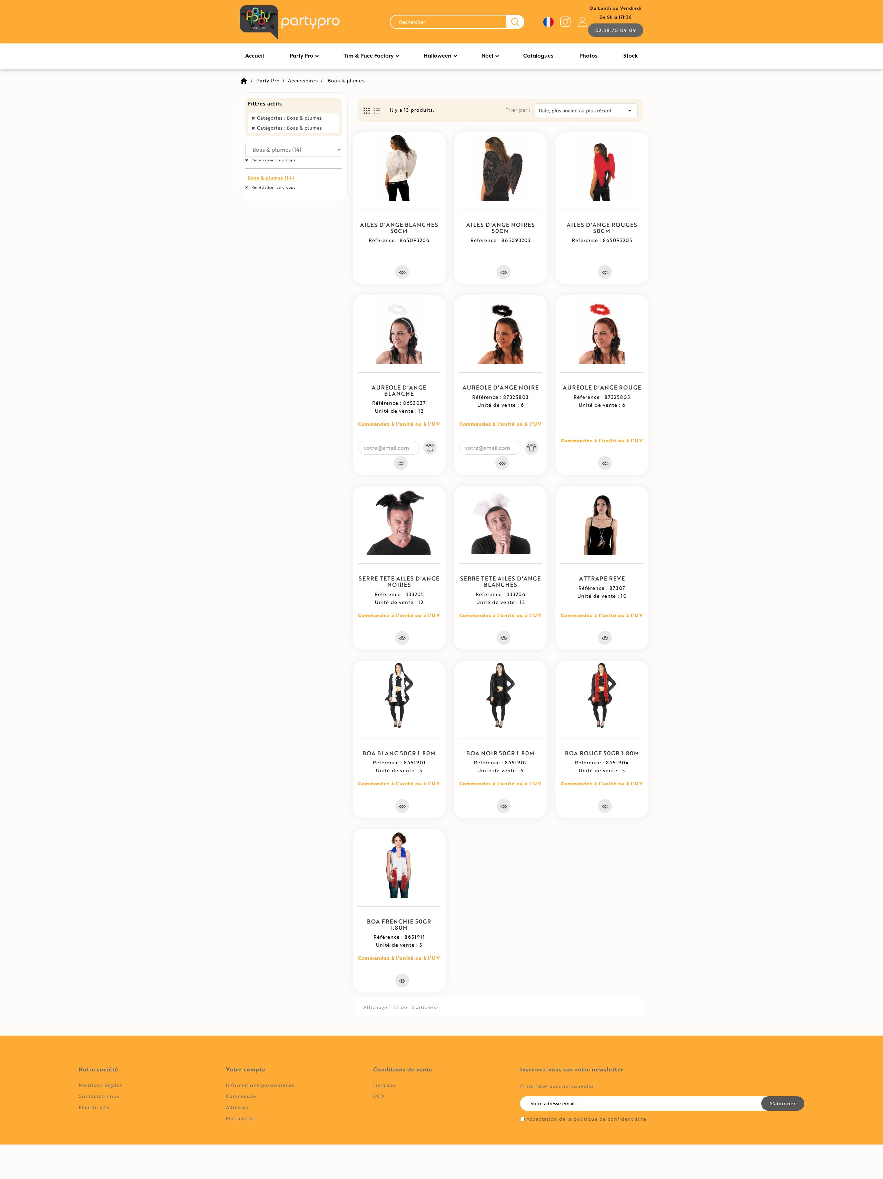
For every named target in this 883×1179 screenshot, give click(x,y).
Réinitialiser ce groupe (273, 160)
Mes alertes (240, 1118)
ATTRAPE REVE (602, 578)
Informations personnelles (260, 1085)
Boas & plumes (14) (271, 177)
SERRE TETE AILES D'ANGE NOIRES (399, 581)
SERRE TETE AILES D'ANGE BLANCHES (500, 581)
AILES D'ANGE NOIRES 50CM (500, 228)
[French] (548, 22)
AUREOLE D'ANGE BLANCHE (399, 390)
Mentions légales (100, 1085)
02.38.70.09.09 (615, 30)
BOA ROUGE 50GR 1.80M (602, 753)
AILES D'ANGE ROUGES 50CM (602, 228)
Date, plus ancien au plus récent (586, 111)
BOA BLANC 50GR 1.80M (399, 753)
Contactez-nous (99, 1096)
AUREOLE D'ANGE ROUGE (602, 387)
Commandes (242, 1096)
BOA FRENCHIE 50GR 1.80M (399, 924)
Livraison (384, 1085)
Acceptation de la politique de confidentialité (586, 1119)
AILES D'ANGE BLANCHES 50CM (399, 228)
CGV (379, 1096)
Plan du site (94, 1107)
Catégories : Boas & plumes (289, 118)
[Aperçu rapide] (402, 272)
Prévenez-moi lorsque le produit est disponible (430, 448)
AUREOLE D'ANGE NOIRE (501, 387)
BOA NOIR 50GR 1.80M (500, 753)
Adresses (237, 1107)
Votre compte (246, 1069)
